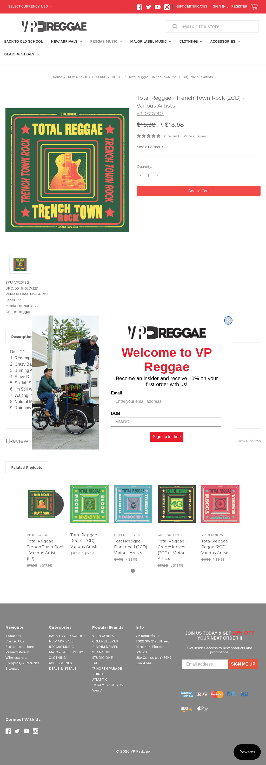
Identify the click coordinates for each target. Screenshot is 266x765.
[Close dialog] (228, 320)
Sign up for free (167, 436)
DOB (115, 413)
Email (116, 393)
